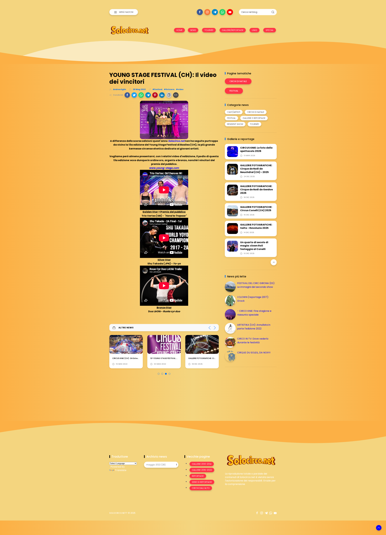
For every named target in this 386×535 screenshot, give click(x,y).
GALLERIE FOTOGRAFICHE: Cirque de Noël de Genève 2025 (177, 358)
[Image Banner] (251, 460)
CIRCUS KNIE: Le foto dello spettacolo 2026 (256, 149)
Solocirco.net (176, 141)
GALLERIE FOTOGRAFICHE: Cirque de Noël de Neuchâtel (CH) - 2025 (256, 169)
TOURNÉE (208, 30)
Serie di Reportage (202, 482)
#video (180, 89)
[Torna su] (378, 527)
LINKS (254, 30)
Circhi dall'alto (201, 488)
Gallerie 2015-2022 (202, 469)
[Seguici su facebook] (200, 12)
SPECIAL (270, 30)
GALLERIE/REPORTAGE (232, 30)
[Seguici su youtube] (230, 12)
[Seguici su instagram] (207, 12)
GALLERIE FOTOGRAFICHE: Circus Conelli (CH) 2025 (256, 208)
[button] (127, 95)
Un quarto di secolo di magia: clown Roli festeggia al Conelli (254, 246)
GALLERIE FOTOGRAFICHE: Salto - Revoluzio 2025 (256, 226)
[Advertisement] (247, 390)
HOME (179, 30)
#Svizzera (169, 89)
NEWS (193, 30)
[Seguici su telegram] (215, 12)
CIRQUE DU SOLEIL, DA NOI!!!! (254, 352)
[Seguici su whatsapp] (222, 12)
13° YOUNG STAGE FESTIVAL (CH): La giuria (132, 358)
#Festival (157, 89)
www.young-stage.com (164, 168)
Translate (120, 470)
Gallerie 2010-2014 (201, 463)
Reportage (198, 476)
